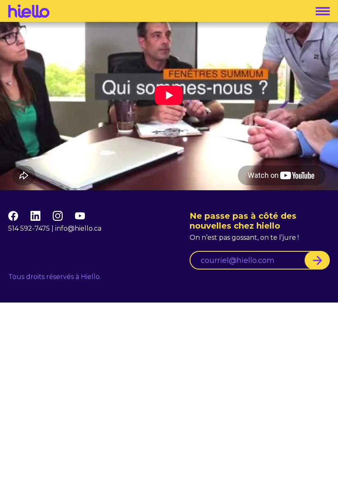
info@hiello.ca (78, 228)
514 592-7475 (29, 228)
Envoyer (317, 260)
